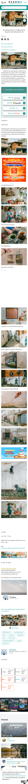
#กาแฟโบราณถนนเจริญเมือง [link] (8, 50)
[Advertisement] (14, 289)
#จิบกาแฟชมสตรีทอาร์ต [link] (7, 44)
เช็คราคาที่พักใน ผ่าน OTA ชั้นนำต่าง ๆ (14, 90)
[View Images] (5, 617)
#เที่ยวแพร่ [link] (19, 609)
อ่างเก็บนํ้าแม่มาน (11, 741)
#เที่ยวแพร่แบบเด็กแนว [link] (7, 47)
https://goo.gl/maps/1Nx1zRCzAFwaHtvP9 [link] (13, 548)
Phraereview (10, 760)
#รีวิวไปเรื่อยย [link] (4, 609)
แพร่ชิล (8, 739)
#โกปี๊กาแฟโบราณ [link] (12, 609)
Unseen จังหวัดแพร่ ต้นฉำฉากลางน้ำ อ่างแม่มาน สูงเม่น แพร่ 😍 (16, 762)
